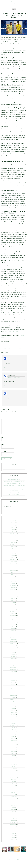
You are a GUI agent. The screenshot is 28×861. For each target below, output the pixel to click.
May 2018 (13, 734)
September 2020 (13, 673)
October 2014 (13, 826)
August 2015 (13, 805)
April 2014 (13, 839)
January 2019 (13, 716)
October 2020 (13, 671)
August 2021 (13, 650)
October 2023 (13, 593)
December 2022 (13, 615)
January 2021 (13, 665)
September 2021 (13, 647)
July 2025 (13, 548)
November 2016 (13, 772)
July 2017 (13, 755)
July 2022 (13, 626)
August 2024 (13, 572)
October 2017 (13, 749)
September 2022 (13, 622)
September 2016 (13, 777)
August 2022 (13, 624)
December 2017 (13, 744)
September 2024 (13, 570)
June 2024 (13, 576)
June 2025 (13, 550)
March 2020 (13, 686)
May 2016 (13, 785)
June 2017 (13, 757)
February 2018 (13, 740)
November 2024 (13, 565)
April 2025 (13, 555)
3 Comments (20, 11)
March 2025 (13, 557)
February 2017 (13, 766)
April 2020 (13, 684)
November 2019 (13, 695)
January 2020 (13, 690)
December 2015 (13, 796)
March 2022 (13, 634)
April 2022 (13, 632)
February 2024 (13, 585)
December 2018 (13, 718)
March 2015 (13, 815)
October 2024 (13, 568)
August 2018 (13, 727)
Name (3, 437)
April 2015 (13, 813)
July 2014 (13, 833)
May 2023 (13, 604)
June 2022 (13, 628)
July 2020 (13, 678)
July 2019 (13, 703)
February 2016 (13, 792)
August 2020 (13, 675)
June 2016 (13, 783)
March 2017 (13, 764)
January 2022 (13, 639)
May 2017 (13, 759)
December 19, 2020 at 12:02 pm (14, 377)
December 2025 (13, 537)
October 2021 (13, 645)
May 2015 (13, 811)
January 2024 (13, 587)
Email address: (14, 503)
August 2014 (13, 831)
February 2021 (13, 662)
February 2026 (13, 533)
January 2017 (13, 768)
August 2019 (13, 701)
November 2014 (13, 824)
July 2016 (13, 781)
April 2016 (13, 787)
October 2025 (13, 542)
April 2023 (13, 606)
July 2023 (13, 600)
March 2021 (13, 660)
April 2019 (13, 710)
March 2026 (13, 531)
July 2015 (13, 807)
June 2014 (13, 835)
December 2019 (13, 693)
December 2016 (13, 770)
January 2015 (13, 820)
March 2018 (13, 738)
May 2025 (13, 553)
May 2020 (13, 682)
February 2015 (13, 818)
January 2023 (13, 613)
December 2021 (13, 641)
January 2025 (13, 561)
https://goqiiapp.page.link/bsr (12, 331)
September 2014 (13, 828)
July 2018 (13, 729)
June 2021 (13, 654)
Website (3, 451)
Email (3, 444)
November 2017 (13, 746)
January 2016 (13, 794)
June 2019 (13, 706)
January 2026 (13, 535)
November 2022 (13, 617)
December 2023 (13, 589)
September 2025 (13, 544)
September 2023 (13, 596)
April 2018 (13, 736)
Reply (5, 367)
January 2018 (13, 742)
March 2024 (13, 583)
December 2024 (13, 563)
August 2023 (13, 598)
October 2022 (13, 619)
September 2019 (13, 699)
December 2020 (13, 667)
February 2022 (13, 637)
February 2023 (13, 611)
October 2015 (13, 800)
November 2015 (13, 798)
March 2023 (13, 609)
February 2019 (13, 714)
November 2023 (13, 591)
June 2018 (13, 731)
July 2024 (13, 574)
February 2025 (13, 559)
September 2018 (13, 725)
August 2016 (13, 779)
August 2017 (13, 753)
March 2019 (13, 712)
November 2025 (13, 540)
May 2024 (13, 578)
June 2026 (13, 525)
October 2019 (13, 697)
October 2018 (13, 723)
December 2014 (13, 822)
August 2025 (13, 546)
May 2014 (13, 837)
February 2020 (13, 688)
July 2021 (13, 652)
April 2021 (13, 658)
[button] (14, 9)
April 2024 (13, 581)
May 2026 (13, 527)
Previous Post (7, 348)
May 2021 (13, 656)
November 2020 (13, 669)
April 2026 (13, 529)
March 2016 (13, 790)
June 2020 (13, 680)
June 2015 (13, 809)
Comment (4, 417)
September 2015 (13, 803)
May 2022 (13, 630)
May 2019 (13, 708)
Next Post (21, 348)
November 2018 (13, 721)
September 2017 (13, 751)
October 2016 (13, 775)
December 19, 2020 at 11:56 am (14, 359)
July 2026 (13, 522)
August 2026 (13, 520)
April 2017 (13, 762)
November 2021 (13, 643)
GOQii (14, 1)
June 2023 (13, 602)
